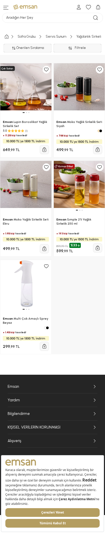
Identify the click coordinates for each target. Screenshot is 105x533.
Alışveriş (14, 440)
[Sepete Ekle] (44, 149)
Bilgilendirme (19, 413)
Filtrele (81, 48)
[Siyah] (100, 130)
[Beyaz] (45, 327)
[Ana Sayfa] (11, 36)
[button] (23, 112)
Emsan (13, 386)
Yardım (14, 400)
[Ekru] (98, 130)
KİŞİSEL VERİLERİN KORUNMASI (34, 427)
